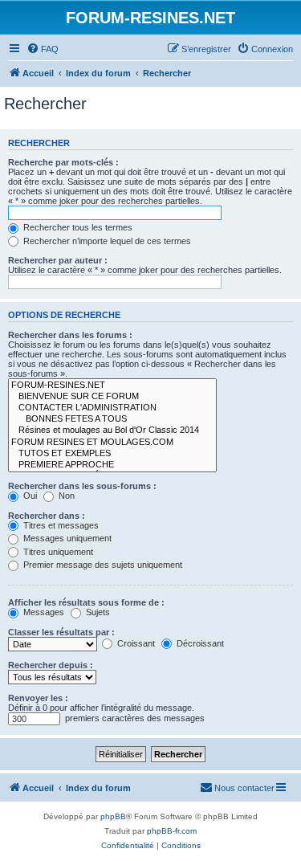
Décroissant (199, 643)
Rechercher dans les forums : (70, 335)
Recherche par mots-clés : (63, 162)
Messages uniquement (66, 538)
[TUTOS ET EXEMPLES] (112, 453)
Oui (29, 495)
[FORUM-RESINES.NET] (112, 385)
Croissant (135, 643)
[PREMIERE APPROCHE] (112, 465)
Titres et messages (60, 525)
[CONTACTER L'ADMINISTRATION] (112, 408)
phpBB (113, 816)
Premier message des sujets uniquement (101, 564)
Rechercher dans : (46, 515)
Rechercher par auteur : (58, 260)
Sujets (96, 612)
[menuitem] (42, 49)
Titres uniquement (57, 552)
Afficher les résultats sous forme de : (86, 602)
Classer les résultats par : (61, 632)
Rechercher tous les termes (76, 227)
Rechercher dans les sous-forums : (82, 486)
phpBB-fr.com (172, 830)
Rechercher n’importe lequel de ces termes (106, 241)
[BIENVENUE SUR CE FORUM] (112, 396)
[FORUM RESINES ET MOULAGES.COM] (112, 442)
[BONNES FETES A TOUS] (112, 419)
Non (65, 495)
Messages (42, 612)
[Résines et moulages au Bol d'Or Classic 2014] (112, 430)
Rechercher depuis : (50, 665)
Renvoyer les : (38, 698)
